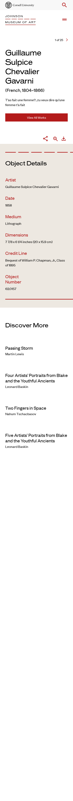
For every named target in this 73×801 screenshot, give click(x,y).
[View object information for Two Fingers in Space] (36, 399)
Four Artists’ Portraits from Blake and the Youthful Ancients (36, 377)
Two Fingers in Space (25, 408)
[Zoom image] (56, 139)
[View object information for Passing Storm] (36, 339)
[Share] (45, 139)
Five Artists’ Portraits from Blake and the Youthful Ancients (36, 437)
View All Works (36, 117)
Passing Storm (19, 348)
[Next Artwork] (67, 39)
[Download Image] (64, 139)
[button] (64, 5)
